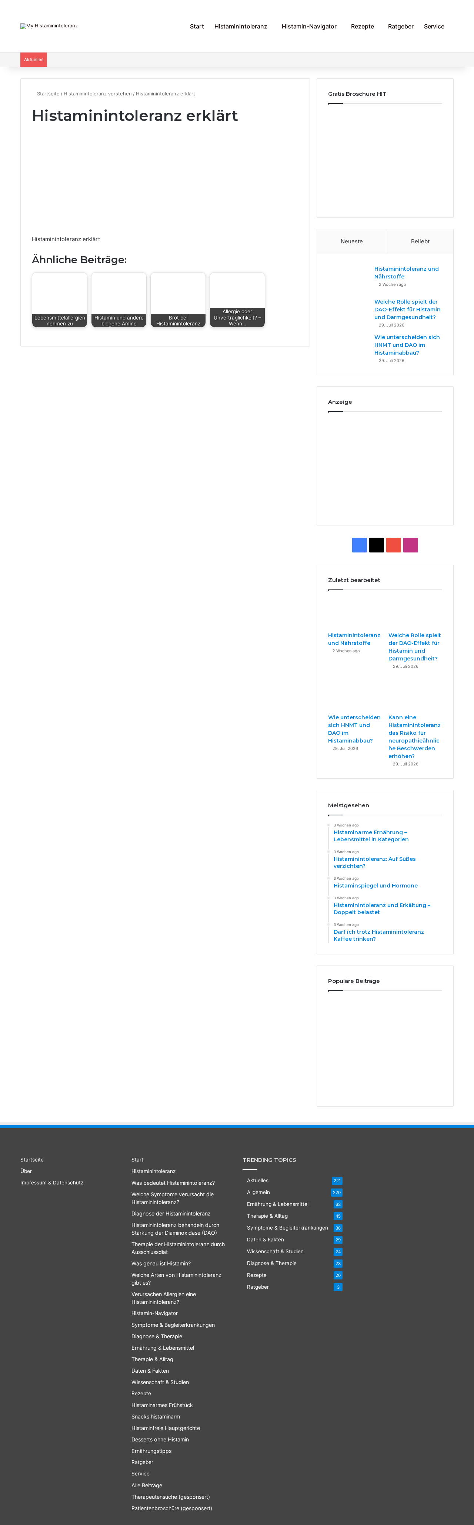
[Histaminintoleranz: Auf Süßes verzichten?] (385, 1010)
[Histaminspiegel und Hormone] (424, 1010)
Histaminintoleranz (240, 26)
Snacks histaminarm (155, 1416)
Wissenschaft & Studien (160, 1382)
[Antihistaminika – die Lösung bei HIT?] (424, 1034)
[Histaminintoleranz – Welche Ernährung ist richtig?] (346, 1072)
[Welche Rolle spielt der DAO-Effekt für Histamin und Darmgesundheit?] (348, 312)
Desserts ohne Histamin (160, 1439)
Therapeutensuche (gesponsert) (170, 1497)
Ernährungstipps (151, 1451)
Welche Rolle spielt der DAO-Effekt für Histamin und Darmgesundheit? (407, 309)
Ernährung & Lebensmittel (162, 1348)
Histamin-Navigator (309, 26)
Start (197, 26)
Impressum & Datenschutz (51, 1183)
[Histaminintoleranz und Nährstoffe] (348, 279)
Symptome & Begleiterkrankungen (173, 1325)
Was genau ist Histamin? (161, 1263)
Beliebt (420, 241)
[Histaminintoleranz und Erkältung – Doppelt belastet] (346, 1037)
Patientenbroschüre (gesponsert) (171, 1508)
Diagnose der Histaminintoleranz (171, 1213)
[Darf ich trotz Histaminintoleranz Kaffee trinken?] (385, 1037)
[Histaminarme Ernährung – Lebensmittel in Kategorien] (346, 1010)
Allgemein (258, 1192)
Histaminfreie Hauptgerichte (165, 1428)
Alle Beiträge (146, 1485)
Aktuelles (257, 1180)
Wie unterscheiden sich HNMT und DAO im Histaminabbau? (407, 345)
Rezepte (362, 26)
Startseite (48, 94)
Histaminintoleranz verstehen (98, 94)
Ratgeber (400, 26)
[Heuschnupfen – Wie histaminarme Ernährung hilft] (385, 1066)
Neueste (352, 241)
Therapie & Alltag (152, 1359)
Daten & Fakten (150, 1370)
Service (434, 26)
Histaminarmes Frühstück (162, 1405)
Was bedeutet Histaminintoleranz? (173, 1183)
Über (26, 1171)
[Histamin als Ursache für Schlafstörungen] (424, 1064)
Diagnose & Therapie (156, 1336)
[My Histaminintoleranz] (49, 26)
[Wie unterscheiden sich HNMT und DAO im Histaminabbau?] (348, 347)
